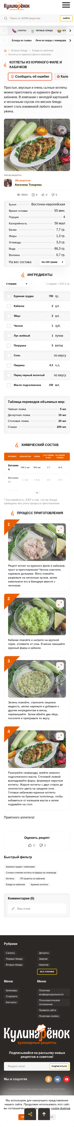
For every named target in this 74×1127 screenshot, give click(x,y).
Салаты (19, 30)
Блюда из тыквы (22, 40)
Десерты (44, 953)
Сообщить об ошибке (32, 76)
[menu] (66, 5)
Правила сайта (47, 1010)
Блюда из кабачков (42, 50)
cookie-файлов (60, 1108)
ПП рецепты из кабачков (32, 878)
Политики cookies (49, 1016)
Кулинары (11, 990)
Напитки (44, 964)
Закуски (43, 959)
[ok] (48, 1079)
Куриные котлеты (39, 884)
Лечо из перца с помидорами (52, 40)
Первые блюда (41, 30)
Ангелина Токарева (28, 184)
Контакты (11, 1002)
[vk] (57, 1079)
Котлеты (10, 878)
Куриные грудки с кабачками (20, 866)
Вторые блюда (19, 50)
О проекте (11, 996)
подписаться (59, 1066)
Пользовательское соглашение (49, 1002)
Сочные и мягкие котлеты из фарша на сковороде (31, 872)
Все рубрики (47, 972)
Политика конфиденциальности (51, 992)
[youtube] (66, 1079)
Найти (66, 18)
